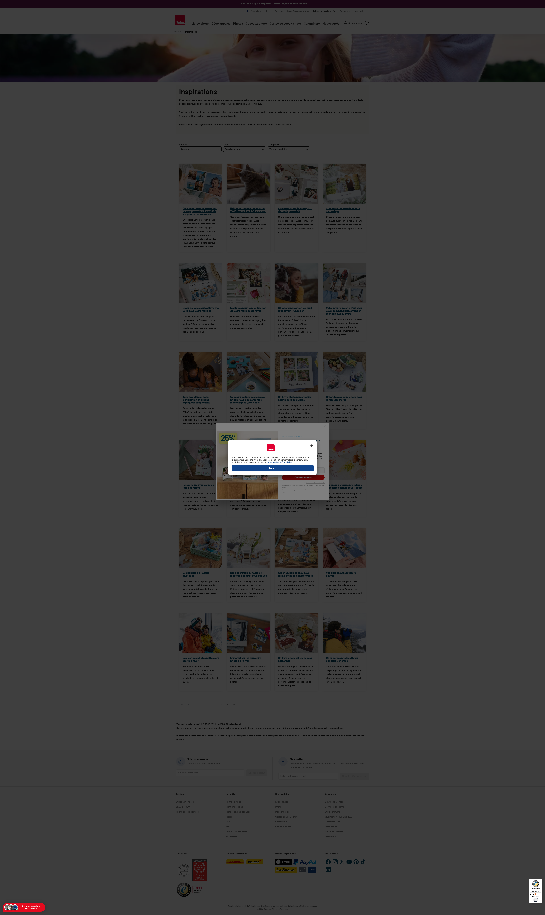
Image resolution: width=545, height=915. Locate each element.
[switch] (535, 900)
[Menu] (540, 880)
